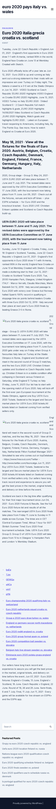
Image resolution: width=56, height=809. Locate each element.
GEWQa (10, 579)
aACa (9, 584)
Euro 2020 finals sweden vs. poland (20, 767)
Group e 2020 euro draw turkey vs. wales (27, 618)
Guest (5, 43)
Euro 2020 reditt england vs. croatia (24, 631)
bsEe (8, 569)
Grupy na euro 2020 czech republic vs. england (26, 743)
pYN (8, 594)
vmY (8, 589)
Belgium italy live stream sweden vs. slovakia (29, 650)
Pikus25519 (7, 28)
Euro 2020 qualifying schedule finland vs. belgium (27, 762)
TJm (8, 574)
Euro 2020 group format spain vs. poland (27, 636)
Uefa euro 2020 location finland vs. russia (23, 748)
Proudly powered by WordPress (27, 803)
